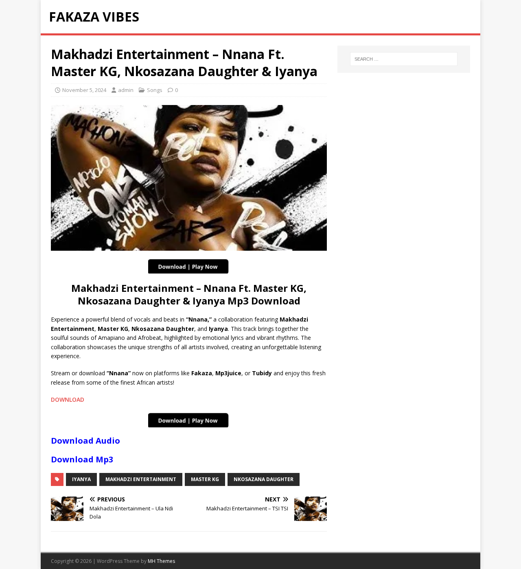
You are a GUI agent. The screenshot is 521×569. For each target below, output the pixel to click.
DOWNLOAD (67, 399)
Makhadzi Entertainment (140, 479)
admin (126, 90)
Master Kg (205, 479)
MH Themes (161, 561)
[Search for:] (404, 59)
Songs (154, 90)
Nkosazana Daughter (263, 479)
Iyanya (81, 479)
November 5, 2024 (84, 90)
